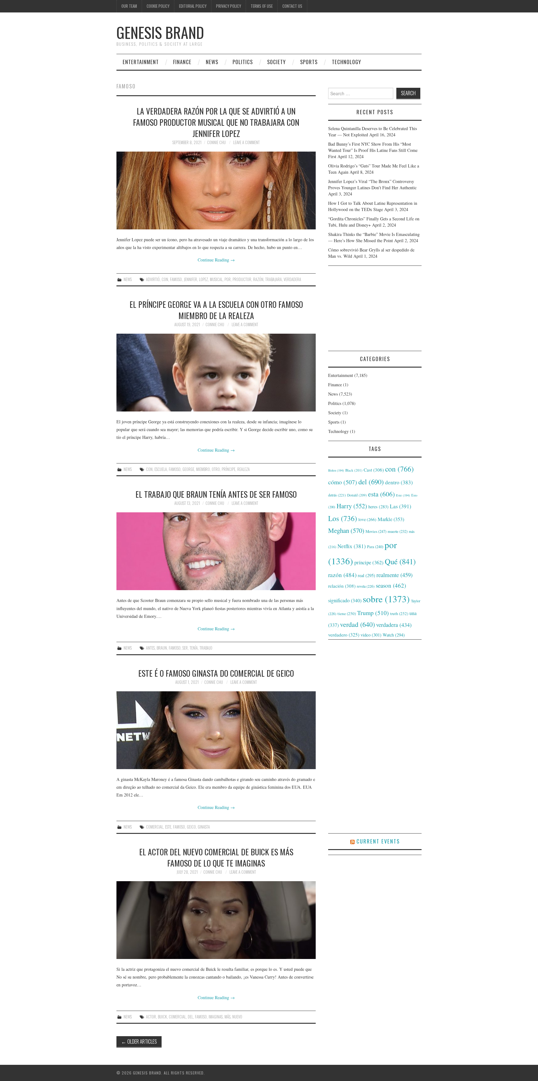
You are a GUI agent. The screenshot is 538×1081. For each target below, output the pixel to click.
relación (342, 586)
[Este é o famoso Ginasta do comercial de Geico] (216, 730)
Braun (162, 648)
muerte (398, 531)
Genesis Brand (160, 32)
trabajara (273, 279)
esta (381, 493)
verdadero (343, 635)
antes (150, 648)
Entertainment (141, 62)
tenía (194, 648)
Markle (391, 519)
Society (276, 62)
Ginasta (204, 827)
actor (151, 1017)
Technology (346, 62)
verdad (357, 624)
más (227, 1017)
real (366, 575)
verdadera (292, 279)
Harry (352, 505)
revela (366, 586)
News (212, 62)
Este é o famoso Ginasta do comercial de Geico (216, 673)
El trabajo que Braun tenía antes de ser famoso (216, 494)
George (188, 469)
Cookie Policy (158, 6)
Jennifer (190, 279)
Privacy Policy (228, 6)
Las (400, 506)
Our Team (129, 6)
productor (242, 279)
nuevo (237, 1017)
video (371, 635)
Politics (243, 62)
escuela (160, 469)
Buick (162, 1017)
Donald (357, 495)
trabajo (206, 648)
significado (344, 600)
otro (216, 469)
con (165, 279)
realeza (243, 469)
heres (378, 507)
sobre (386, 599)
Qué (400, 561)
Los (342, 518)
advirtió (153, 279)
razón (258, 279)
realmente (394, 575)
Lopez (203, 279)
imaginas (216, 1017)
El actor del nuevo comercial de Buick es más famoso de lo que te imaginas (216, 857)
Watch (394, 635)
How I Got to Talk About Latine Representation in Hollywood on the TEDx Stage (372, 206)
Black (353, 470)
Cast (374, 470)
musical (216, 279)
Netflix (351, 546)
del (190, 1017)
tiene (346, 613)
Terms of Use (262, 6)
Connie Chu (216, 142)
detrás (337, 494)
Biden (336, 470)
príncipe (228, 469)
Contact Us (292, 6)
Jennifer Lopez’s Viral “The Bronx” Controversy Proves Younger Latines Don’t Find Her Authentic (372, 184)
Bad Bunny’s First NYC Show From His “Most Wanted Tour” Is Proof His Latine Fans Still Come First (373, 150)
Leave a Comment (246, 142)
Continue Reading (216, 260)
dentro (399, 482)
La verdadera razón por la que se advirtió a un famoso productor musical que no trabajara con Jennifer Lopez (216, 122)
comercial (154, 827)
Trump (373, 613)
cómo (342, 482)
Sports (309, 62)
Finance (182, 62)
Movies (376, 531)
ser (185, 648)
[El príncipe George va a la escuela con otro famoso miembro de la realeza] (216, 372)
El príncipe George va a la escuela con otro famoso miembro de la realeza (216, 309)
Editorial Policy (192, 6)
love (367, 519)
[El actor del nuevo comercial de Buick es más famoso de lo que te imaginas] (216, 920)
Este (168, 827)
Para (375, 546)
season (391, 585)
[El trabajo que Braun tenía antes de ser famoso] (216, 551)
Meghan (346, 530)
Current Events (378, 841)
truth (399, 613)
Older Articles (139, 1041)
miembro (203, 469)
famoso (176, 279)
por (227, 279)
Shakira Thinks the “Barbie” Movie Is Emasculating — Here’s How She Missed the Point (374, 237)
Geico (191, 827)
